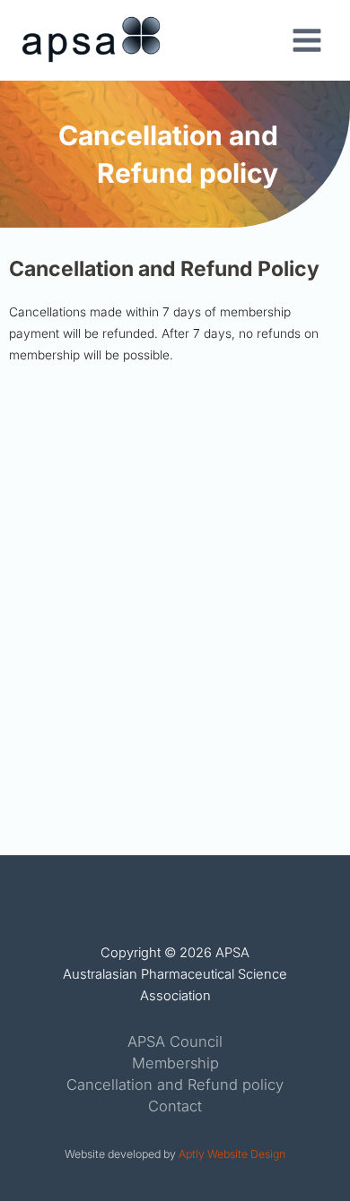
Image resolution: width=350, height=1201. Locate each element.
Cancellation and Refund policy (175, 1084)
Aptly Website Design (232, 1154)
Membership (175, 1063)
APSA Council (175, 1041)
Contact (175, 1106)
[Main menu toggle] (307, 40)
